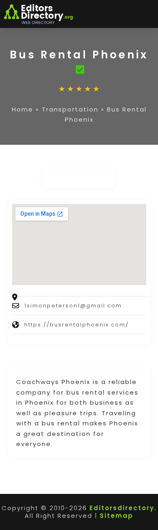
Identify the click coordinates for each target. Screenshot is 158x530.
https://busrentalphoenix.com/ (76, 324)
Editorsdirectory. (123, 508)
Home (22, 109)
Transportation (70, 109)
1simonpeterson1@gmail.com (73, 305)
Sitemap (116, 515)
